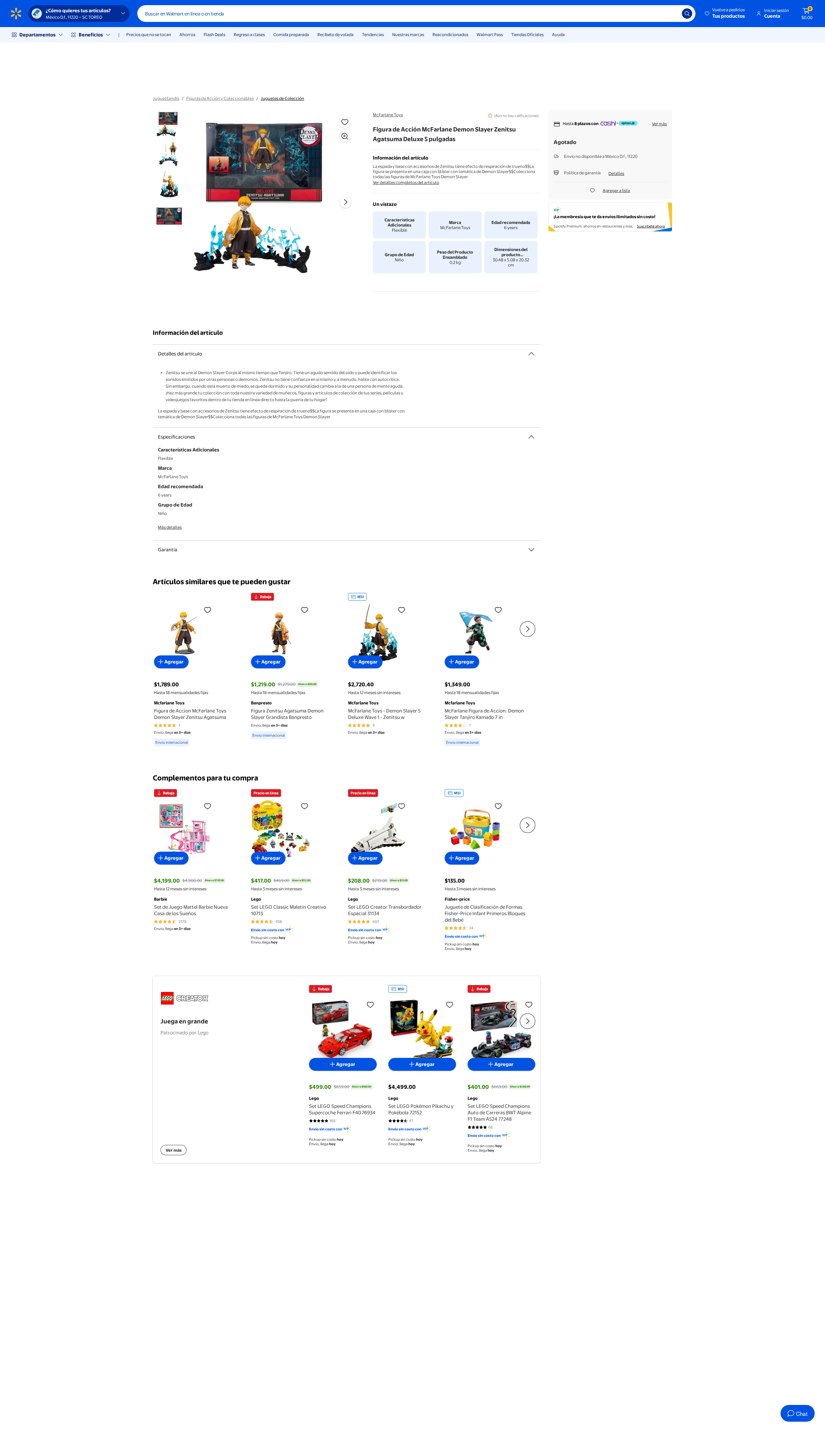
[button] (725, 13)
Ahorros (187, 34)
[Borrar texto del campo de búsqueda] (672, 13)
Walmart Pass (490, 34)
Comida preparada (291, 34)
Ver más (659, 123)
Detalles (616, 173)
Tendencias (373, 34)
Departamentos (37, 35)
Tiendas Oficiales (527, 34)
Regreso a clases (249, 34)
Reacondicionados (450, 34)
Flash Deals (214, 34)
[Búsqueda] (687, 13)
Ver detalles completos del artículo (406, 182)
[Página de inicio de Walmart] (16, 13)
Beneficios (91, 35)
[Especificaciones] (531, 437)
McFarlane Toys (388, 114)
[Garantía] (531, 550)
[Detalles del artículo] (531, 354)
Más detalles (170, 527)
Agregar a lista (616, 190)
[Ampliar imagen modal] (345, 136)
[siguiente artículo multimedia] (345, 202)
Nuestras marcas (408, 34)
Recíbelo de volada (335, 34)
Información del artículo (188, 332)
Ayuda (558, 34)
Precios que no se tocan (148, 34)
